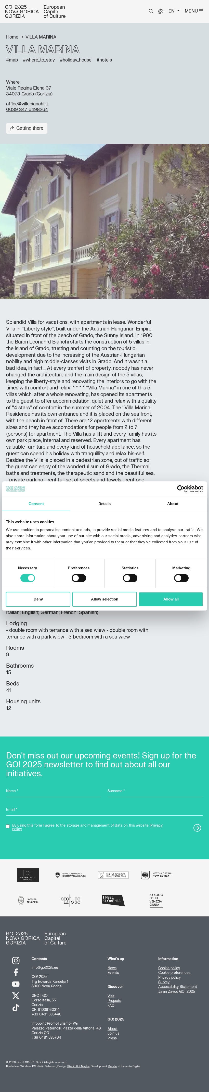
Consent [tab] (36, 503)
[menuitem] (151, 11)
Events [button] (113, 973)
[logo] (35, 11)
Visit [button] (111, 996)
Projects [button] (114, 1001)
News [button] (112, 968)
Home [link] (13, 37)
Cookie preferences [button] (174, 973)
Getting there (29, 128)
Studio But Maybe (78, 1066)
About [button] (112, 1029)
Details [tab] (104, 503)
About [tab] (172, 503)
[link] (15, 960)
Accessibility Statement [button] (177, 987)
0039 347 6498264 (27, 109)
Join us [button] (113, 1033)
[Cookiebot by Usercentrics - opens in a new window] (181, 489)
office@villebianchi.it (27, 104)
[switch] (79, 578)
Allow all (171, 599)
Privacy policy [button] (169, 977)
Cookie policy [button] (169, 968)
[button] (151, 11)
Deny (38, 599)
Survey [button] (163, 982)
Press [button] (112, 1038)
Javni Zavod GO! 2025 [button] (176, 991)
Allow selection (104, 599)
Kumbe (112, 1066)
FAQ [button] (111, 1006)
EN (172, 11)
